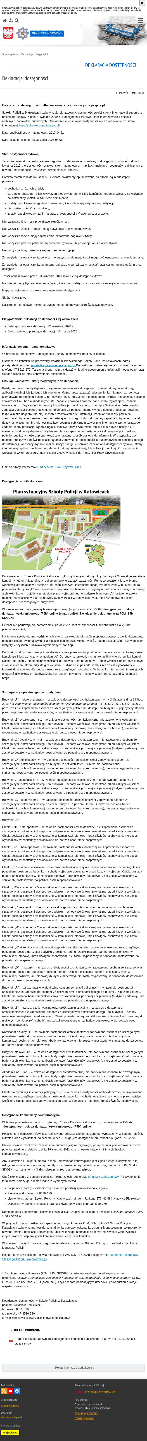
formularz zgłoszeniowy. (104, 1176)
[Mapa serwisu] (11, 20)
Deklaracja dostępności (34, 54)
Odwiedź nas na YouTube (10, 1391)
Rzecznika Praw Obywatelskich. (61, 467)
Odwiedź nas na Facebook (17, 1391)
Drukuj (139, 92)
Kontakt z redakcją (10, 1406)
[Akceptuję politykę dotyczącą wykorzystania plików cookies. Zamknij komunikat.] (142, 3)
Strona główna (10, 54)
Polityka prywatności (84, 1418)
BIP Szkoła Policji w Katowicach (99, 1392)
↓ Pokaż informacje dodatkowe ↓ (73, 1367)
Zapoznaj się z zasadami (86, 1413)
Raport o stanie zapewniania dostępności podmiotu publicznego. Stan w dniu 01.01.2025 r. (75, 1338)
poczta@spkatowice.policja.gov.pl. (53, 365)
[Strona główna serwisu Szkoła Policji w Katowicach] (5, 20)
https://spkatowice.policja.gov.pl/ (39, 125)
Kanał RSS (4, 1391)
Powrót (123, 92)
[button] (140, 21)
